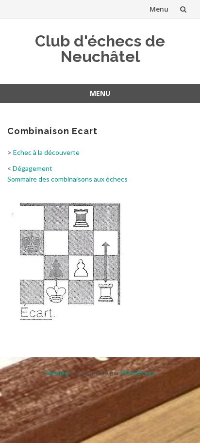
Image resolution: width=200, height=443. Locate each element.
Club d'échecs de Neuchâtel (100, 48)
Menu (159, 9)
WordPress (138, 372)
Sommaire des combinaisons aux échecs (67, 179)
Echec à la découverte (46, 152)
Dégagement (32, 168)
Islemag (56, 372)
